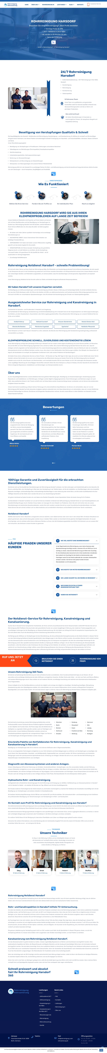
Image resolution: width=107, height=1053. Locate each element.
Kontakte (80, 4)
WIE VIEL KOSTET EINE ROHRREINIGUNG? (75, 541)
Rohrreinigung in (48, 4)
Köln (88, 725)
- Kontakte (57, 1000)
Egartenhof (65, 326)
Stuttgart (90, 733)
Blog (71, 4)
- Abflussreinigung (44, 1000)
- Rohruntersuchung (45, 1022)
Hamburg (74, 733)
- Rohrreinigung (43, 1018)
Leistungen (61, 4)
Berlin (58, 725)
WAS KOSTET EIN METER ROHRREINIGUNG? (75, 570)
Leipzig (89, 728)
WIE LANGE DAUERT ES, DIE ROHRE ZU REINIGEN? (78, 578)
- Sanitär (41, 1025)
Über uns (34, 4)
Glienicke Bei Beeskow (18, 326)
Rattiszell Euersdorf (42, 321)
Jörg (19, 870)
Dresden (58, 733)
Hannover (90, 722)
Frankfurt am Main (77, 731)
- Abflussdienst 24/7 (45, 996)
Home (26, 4)
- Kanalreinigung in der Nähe (44, 1004)
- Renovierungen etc (45, 1015)
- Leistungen (58, 1003)
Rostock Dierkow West (88, 321)
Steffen (88, 870)
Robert (65, 870)
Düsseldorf (75, 725)
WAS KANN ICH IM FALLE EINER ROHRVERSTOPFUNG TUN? (71, 586)
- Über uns (57, 1010)
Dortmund (59, 731)
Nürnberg (90, 731)
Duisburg (74, 722)
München (59, 722)
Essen (73, 728)
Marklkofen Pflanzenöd (88, 326)
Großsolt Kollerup (19, 321)
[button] (52, 463)
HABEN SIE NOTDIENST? (69, 595)
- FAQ (56, 996)
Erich (42, 870)
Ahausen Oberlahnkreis (65, 321)
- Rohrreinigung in (59, 1007)
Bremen (58, 728)
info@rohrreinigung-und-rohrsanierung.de (65, 1040)
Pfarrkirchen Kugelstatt (42, 326)
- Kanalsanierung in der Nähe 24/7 (45, 1010)
